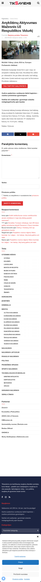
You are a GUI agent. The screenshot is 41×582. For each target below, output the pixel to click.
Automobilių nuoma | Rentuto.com (14, 424)
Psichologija (9, 277)
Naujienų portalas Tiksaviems (18, 35)
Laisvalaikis (8, 264)
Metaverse (8, 383)
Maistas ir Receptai (11, 267)
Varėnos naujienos (11, 341)
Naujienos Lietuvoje (10, 352)
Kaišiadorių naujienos (12, 316)
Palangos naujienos (11, 328)
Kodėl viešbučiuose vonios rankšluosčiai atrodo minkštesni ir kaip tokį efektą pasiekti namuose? (19, 218)
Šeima (6, 280)
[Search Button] (38, 3)
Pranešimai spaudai (10, 365)
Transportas (9, 289)
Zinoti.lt (4, 407)
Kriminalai (6, 305)
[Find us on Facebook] (2, 497)
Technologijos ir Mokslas (13, 373)
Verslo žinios (14, 18)
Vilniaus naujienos (11, 344)
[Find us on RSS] (9, 497)
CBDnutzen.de (7, 420)
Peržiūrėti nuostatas (20, 574)
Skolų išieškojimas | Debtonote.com (15, 437)
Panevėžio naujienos (11, 331)
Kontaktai (27, 579)
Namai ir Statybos (10, 273)
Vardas (4, 182)
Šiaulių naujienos (10, 337)
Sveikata (7, 286)
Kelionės (7, 261)
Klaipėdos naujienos (12, 322)
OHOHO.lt (5, 432)
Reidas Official (7, 428)
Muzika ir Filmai (9, 270)
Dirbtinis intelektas (11, 376)
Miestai (5, 309)
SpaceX (6, 386)
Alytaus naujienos (11, 312)
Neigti (20, 568)
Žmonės (6, 292)
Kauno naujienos (10, 319)
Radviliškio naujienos (12, 334)
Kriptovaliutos (9, 380)
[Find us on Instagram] (6, 497)
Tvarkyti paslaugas (20, 556)
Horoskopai (7, 297)
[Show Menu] (3, 3)
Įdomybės (6, 301)
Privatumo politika (17, 579)
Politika (5, 361)
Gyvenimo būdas (9, 254)
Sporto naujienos (9, 369)
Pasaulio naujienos (10, 356)
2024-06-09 (8, 37)
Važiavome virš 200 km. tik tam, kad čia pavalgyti (18, 508)
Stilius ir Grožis (10, 283)
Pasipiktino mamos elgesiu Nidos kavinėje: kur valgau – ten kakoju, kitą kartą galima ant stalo (20, 235)
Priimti (20, 562)
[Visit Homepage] (20, 3)
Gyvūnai (7, 258)
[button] (38, 536)
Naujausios (7, 348)
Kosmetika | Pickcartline (11, 412)
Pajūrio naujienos (11, 325)
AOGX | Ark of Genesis (10, 416)
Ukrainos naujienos (10, 390)
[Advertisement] (20, 11)
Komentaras (7, 155)
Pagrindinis (5, 18)
